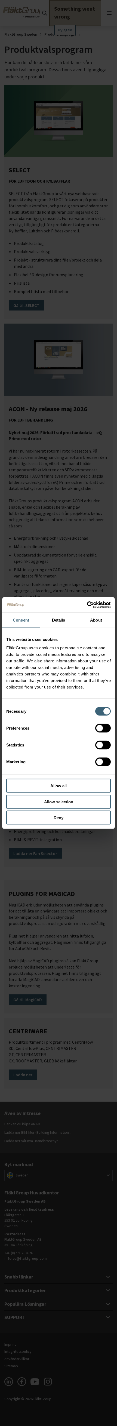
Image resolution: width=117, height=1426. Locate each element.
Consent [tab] (21, 619)
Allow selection (58, 801)
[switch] (103, 728)
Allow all (58, 785)
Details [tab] (58, 619)
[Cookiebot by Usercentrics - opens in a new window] (87, 604)
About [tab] (96, 619)
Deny (58, 817)
